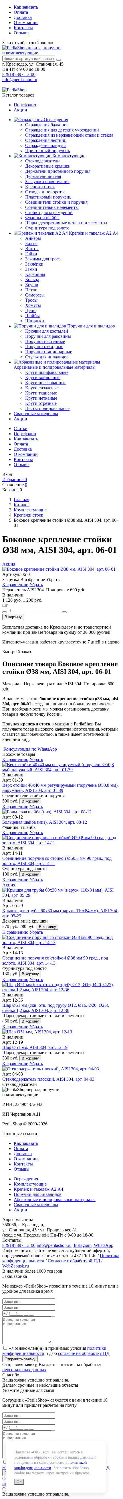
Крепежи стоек (40, 186)
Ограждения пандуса (45, 145)
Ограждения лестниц (46, 140)
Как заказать (26, 7)
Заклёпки (34, 264)
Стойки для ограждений (49, 212)
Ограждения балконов (47, 124)
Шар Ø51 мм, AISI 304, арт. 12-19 (35, 1047)
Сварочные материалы (36, 413)
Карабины (35, 274)
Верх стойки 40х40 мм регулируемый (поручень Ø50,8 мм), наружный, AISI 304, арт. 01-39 (60, 788)
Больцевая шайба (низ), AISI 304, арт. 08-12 (44, 822)
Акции (20, 109)
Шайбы (32, 315)
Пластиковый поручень (48, 197)
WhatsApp (103, 1245)
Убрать (36, 584)
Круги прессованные (45, 382)
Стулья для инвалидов (47, 356)
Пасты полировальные (47, 408)
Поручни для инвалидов (90, 325)
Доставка (23, 17)
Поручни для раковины (48, 336)
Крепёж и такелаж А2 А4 (93, 233)
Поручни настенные (45, 341)
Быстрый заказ (16, 651)
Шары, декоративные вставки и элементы (66, 222)
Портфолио (25, 104)
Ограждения (55, 119)
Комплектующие (68, 155)
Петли (31, 289)
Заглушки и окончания (47, 181)
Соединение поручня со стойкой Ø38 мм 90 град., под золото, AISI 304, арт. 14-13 (55, 960)
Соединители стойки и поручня (56, 202)
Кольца (32, 279)
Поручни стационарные (48, 351)
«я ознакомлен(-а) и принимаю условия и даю (56, 1351)
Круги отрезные (41, 403)
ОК (19, 1482)
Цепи (30, 310)
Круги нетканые (41, 398)
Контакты (23, 27)
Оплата (21, 12)
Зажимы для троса (43, 258)
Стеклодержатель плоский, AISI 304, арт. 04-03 (48, 1079)
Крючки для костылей (46, 331)
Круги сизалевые (42, 387)
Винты (32, 248)
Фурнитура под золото (47, 227)
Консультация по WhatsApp (29, 749)
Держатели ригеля (43, 176)
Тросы (31, 300)
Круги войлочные (42, 377)
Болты (31, 243)
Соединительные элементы (52, 207)
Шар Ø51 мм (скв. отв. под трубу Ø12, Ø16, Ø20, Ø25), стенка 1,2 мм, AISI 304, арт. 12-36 (55, 1008)
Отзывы (21, 32)
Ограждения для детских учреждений (62, 129)
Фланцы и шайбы (42, 217)
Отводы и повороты (45, 191)
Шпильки (34, 320)
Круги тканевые (41, 393)
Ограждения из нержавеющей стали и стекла (69, 135)
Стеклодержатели (42, 160)
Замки (31, 269)
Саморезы (35, 295)
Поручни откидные (44, 346)
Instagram (82, 1245)
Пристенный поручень (47, 150)
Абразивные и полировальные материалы (55, 367)
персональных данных (24, 1369)
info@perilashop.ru (19, 79)
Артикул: (11, 574)
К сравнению (15, 584)
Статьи (20, 428)
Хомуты (33, 305)
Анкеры (33, 238)
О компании (26, 22)
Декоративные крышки (48, 166)
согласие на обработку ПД (84, 1353)
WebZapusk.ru (15, 1265)
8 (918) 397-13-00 (18, 74)
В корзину (13, 617)
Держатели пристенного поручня (57, 171)
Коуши (31, 284)
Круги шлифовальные (46, 372)
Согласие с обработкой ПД (74, 1260)
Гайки (31, 253)
